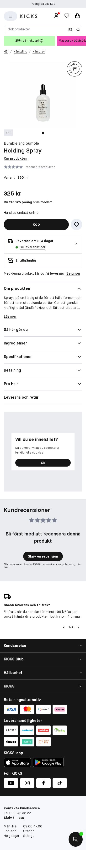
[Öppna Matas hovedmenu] (10, 16)
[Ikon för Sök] (78, 29)
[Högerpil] (78, 627)
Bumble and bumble (21, 143)
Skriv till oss (14, 818)
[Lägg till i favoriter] (76, 224)
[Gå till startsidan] (28, 16)
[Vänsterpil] (64, 627)
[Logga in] (56, 16)
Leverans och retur (21, 397)
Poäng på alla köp (43, 4)
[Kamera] (70, 29)
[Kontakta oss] (76, 839)
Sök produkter (19, 29)
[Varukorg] (77, 16)
